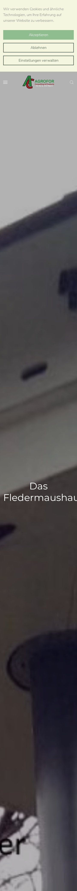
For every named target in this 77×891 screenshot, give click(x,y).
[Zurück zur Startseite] (38, 82)
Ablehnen (39, 47)
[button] (5, 82)
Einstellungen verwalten (39, 60)
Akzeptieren (38, 34)
